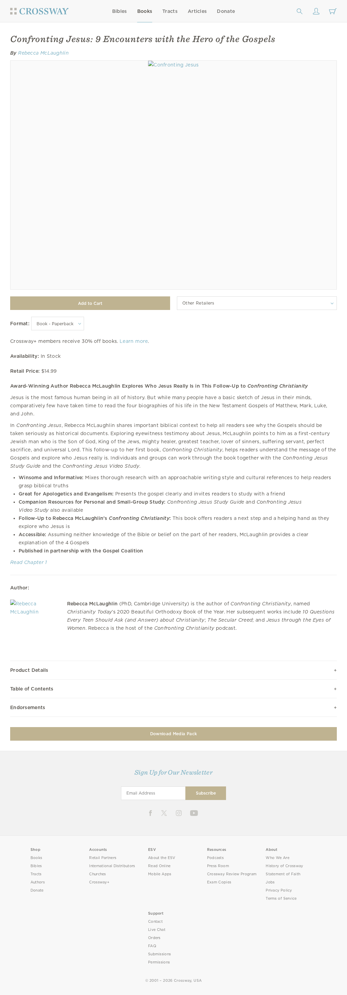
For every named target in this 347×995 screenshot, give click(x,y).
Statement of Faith (283, 874)
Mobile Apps (159, 874)
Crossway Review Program (232, 874)
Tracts (170, 11)
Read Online (159, 866)
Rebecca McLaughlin (43, 53)
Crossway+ (99, 882)
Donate (226, 11)
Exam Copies (219, 882)
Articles (197, 11)
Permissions (159, 962)
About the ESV (162, 858)
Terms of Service (281, 898)
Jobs (270, 882)
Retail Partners (102, 858)
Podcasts (215, 858)
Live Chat (156, 930)
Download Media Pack (173, 733)
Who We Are (277, 858)
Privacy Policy (279, 890)
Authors (37, 882)
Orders (154, 938)
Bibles (119, 11)
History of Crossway (284, 866)
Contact (155, 921)
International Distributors (112, 866)
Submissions (159, 954)
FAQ (152, 946)
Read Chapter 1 (28, 562)
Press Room (218, 866)
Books (144, 11)
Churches (97, 874)
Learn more (134, 341)
